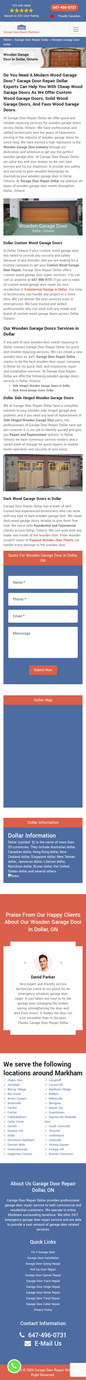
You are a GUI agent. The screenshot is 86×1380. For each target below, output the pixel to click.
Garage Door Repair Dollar (31, 40)
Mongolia (55, 1103)
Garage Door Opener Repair (43, 1275)
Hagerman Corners (20, 1154)
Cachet (12, 1108)
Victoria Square (59, 1145)
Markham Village (60, 1089)
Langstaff (55, 1080)
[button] (29, 962)
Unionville (55, 1140)
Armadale (14, 1085)
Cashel (12, 1112)
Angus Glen (15, 1080)
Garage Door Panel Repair (43, 1298)
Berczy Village (17, 1089)
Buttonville (14, 1103)
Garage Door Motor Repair (43, 1293)
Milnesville (56, 1099)
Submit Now (43, 670)
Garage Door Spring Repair (43, 1264)
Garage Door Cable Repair (43, 1304)
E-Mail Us (48, 1343)
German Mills (16, 1145)
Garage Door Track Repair (43, 1281)
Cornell (12, 1126)
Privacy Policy (43, 1310)
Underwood (56, 1135)
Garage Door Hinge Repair (43, 1287)
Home (7, 40)
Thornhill (54, 1131)
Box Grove (14, 1094)
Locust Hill (56, 1085)
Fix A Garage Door (43, 1252)
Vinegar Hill (56, 1149)
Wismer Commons (61, 1154)
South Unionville (59, 1126)
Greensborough (18, 1149)
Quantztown (56, 1112)
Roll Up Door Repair (43, 1269)
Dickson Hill (15, 1131)
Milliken (54, 1094)
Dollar (11, 1135)
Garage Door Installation (43, 1258)
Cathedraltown (17, 1117)
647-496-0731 (64, 7)
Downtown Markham (21, 1140)
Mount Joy (56, 1108)
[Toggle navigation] (75, 29)
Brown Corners (17, 1099)
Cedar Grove (16, 1122)
